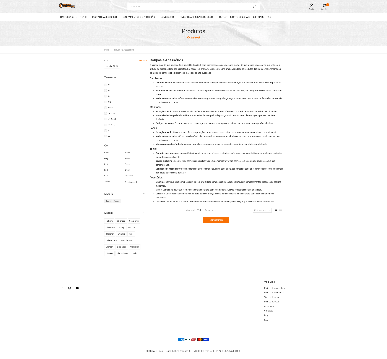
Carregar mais (216, 220)
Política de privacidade (274, 288)
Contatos (268, 311)
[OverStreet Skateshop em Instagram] (70, 288)
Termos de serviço (272, 297)
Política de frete (271, 301)
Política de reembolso (274, 292)
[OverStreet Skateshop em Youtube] (77, 288)
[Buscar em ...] (254, 6)
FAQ (266, 320)
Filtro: (107, 60)
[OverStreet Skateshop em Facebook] (62, 288)
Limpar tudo (142, 60)
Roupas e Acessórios (124, 50)
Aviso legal (269, 306)
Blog (266, 315)
